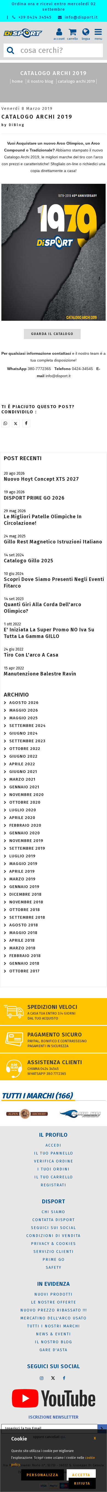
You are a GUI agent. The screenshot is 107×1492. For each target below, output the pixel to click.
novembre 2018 (26, 902)
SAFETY (53, 1267)
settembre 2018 (27, 917)
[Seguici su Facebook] (64, 1378)
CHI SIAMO (53, 1212)
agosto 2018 (23, 925)
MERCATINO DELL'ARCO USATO (53, 1318)
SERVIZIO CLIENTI (53, 1251)
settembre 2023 (27, 740)
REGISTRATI (53, 1185)
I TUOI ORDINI (53, 1169)
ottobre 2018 (24, 909)
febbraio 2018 (25, 955)
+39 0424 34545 (34, 17)
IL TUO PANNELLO (53, 1153)
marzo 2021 (22, 779)
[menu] (100, 28)
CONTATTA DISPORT (53, 1220)
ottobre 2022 (24, 748)
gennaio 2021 (24, 786)
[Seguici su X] (53, 1378)
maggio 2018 (23, 932)
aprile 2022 (22, 763)
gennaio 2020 (24, 833)
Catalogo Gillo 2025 (28, 561)
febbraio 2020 (25, 825)
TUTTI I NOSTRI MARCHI (53, 1326)
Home (17, 81)
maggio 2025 (23, 717)
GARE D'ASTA (53, 1350)
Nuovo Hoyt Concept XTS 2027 (41, 479)
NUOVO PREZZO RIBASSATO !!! (53, 1310)
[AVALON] (80, 1114)
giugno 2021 (23, 771)
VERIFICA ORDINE (53, 1161)
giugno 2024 (23, 733)
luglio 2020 (22, 809)
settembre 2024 (27, 725)
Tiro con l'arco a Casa (31, 655)
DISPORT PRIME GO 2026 (34, 498)
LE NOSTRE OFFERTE (53, 1302)
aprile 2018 (22, 940)
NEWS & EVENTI (53, 1334)
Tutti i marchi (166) (36, 1095)
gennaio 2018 (24, 963)
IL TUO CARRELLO (53, 1177)
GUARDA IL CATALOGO (52, 334)
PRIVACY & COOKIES (53, 1243)
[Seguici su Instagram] (41, 1378)
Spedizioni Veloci (52, 1007)
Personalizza (42, 1475)
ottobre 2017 (24, 971)
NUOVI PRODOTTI (53, 1294)
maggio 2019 (23, 863)
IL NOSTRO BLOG (40, 81)
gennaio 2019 (24, 886)
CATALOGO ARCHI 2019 (76, 81)
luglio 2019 (22, 856)
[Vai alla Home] (24, 33)
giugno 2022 (23, 756)
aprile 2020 (22, 817)
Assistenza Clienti (54, 1062)
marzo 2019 (22, 879)
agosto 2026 (24, 702)
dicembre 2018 (25, 894)
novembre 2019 (26, 840)
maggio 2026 (23, 710)
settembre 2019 (27, 848)
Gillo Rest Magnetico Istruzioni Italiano (53, 542)
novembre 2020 (26, 794)
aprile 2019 (22, 871)
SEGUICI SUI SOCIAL (53, 1227)
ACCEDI (53, 1145)
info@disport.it (80, 17)
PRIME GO (54, 1259)
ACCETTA (81, 1475)
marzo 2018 (22, 948)
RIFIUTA (82, 1483)
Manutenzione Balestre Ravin (40, 674)
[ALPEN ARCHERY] (26, 1114)
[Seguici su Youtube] (53, 1398)
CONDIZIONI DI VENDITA (53, 1235)
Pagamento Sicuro (54, 1034)
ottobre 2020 (25, 802)
